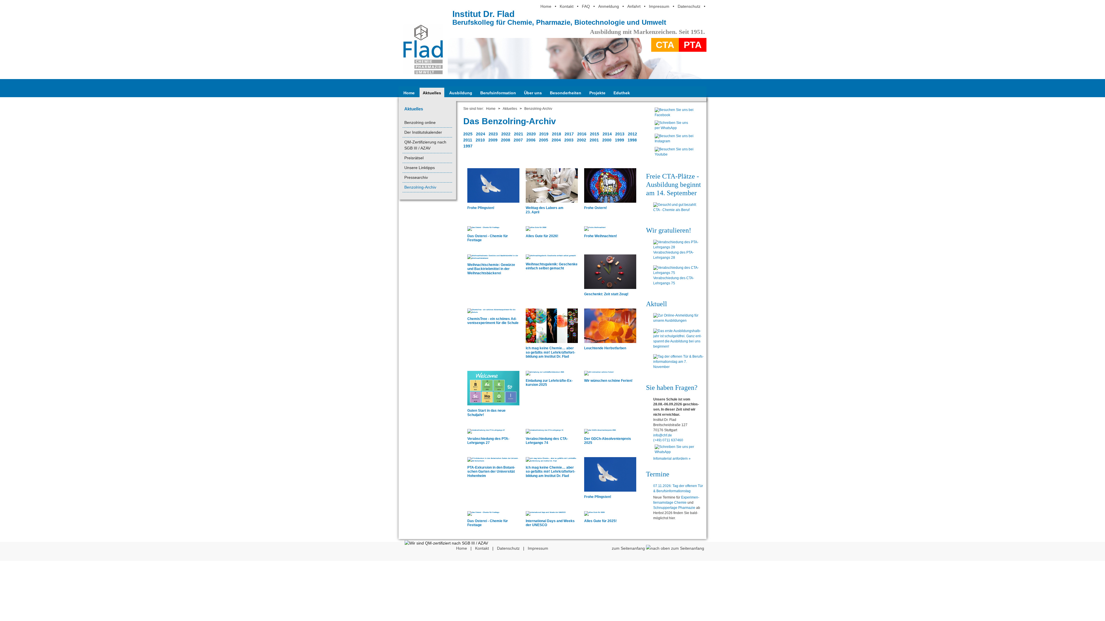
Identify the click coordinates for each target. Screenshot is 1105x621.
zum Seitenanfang (629, 548)
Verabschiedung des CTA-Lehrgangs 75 (673, 280)
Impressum (659, 6)
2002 (581, 140)
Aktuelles (432, 93)
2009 (493, 140)
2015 (594, 134)
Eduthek (622, 93)
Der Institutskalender (423, 132)
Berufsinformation (498, 93)
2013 (619, 134)
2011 (467, 140)
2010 (480, 140)
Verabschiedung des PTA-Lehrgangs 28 (673, 255)
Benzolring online (420, 122)
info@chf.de (662, 435)
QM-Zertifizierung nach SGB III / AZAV (425, 145)
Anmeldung (608, 6)
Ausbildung (460, 93)
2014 (607, 134)
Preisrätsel (414, 158)
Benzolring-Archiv (420, 187)
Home (545, 6)
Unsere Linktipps (419, 167)
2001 (594, 140)
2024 (480, 134)
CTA (665, 45)
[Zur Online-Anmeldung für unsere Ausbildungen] (678, 318)
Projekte (597, 93)
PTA (693, 45)
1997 (468, 146)
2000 (606, 140)
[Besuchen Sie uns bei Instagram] (674, 143)
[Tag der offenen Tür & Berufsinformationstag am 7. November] (678, 362)
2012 (632, 134)
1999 (619, 140)
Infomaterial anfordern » (672, 459)
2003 (569, 140)
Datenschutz (689, 6)
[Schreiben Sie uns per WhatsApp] (674, 129)
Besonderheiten (565, 93)
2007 (518, 140)
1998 (632, 140)
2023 (493, 134)
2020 (531, 134)
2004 (556, 140)
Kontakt (567, 6)
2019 (543, 134)
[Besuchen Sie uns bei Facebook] (674, 116)
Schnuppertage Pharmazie (674, 508)
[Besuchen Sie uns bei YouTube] (674, 156)
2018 (556, 134)
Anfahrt (634, 6)
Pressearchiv (416, 177)
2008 (505, 140)
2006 (531, 140)
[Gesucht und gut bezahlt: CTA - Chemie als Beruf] (678, 207)
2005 (543, 140)
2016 (581, 134)
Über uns (533, 93)
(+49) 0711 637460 (668, 440)
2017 (569, 134)
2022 (505, 134)
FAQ (586, 6)
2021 (518, 134)
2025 (468, 134)
